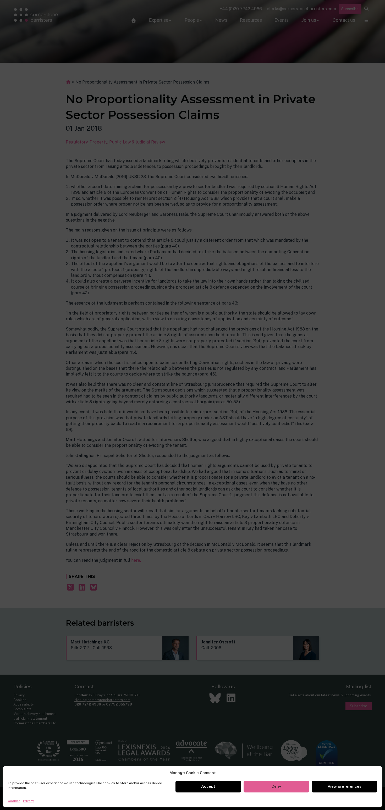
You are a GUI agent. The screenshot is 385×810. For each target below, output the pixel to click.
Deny (276, 786)
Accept (208, 786)
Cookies (14, 801)
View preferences (344, 786)
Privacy (28, 801)
